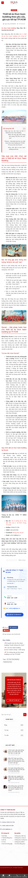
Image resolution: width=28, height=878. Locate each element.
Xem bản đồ (10, 583)
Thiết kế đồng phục (7, 837)
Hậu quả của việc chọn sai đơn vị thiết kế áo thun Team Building (15, 131)
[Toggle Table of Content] (23, 128)
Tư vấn (6, 735)
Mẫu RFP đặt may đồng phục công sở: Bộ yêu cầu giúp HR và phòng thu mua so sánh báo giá (16, 761)
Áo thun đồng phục (20, 843)
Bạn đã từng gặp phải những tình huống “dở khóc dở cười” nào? (17, 136)
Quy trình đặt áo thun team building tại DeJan (17, 148)
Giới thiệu (4, 835)
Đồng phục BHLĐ (19, 841)
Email (7, 630)
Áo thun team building (9, 28)
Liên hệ (4, 839)
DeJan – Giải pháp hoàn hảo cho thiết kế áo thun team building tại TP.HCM (15, 142)
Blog (5, 725)
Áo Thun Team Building (13, 659)
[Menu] (2, 2)
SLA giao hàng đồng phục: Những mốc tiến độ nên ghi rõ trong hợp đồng (16, 769)
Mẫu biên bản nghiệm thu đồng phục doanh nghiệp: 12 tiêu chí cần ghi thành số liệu (16, 779)
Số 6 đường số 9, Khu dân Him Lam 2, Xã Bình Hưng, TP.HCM (16, 523)
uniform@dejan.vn (14, 608)
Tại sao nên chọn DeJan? (15, 145)
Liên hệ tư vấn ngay (15, 614)
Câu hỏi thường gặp (7, 843)
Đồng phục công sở (20, 837)
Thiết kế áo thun (7, 662)
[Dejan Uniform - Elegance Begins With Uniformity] (14, 2)
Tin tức (14, 10)
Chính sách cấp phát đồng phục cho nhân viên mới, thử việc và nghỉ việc (16, 751)
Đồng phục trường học (21, 839)
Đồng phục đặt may (20, 835)
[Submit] (24, 714)
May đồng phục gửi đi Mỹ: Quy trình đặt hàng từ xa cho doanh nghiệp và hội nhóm (16, 788)
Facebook (14, 627)
